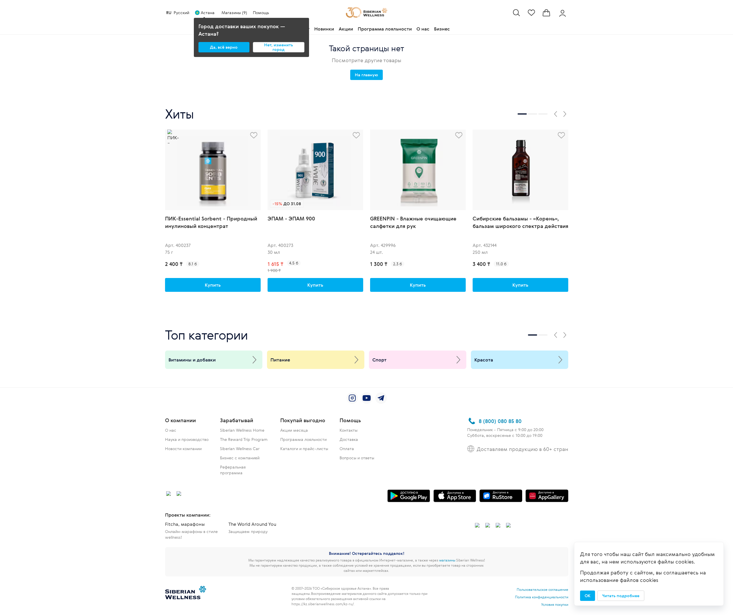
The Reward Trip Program (244, 439)
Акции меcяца (294, 430)
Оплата (347, 448)
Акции (346, 29)
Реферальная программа (233, 469)
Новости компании (183, 448)
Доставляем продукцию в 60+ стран (522, 448)
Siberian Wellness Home (242, 430)
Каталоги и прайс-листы (304, 448)
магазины (447, 560)
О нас (422, 29)
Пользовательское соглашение (542, 589)
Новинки (324, 29)
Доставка (349, 439)
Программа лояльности (385, 29)
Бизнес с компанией (240, 457)
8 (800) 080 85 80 (500, 421)
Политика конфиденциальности (541, 597)
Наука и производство (187, 439)
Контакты (348, 430)
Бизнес (442, 29)
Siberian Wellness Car (240, 448)
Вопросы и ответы (357, 457)
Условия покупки (554, 604)
